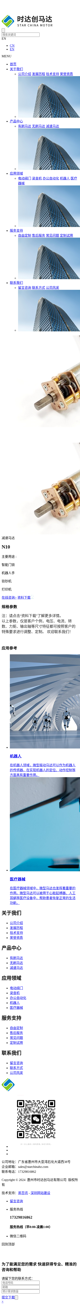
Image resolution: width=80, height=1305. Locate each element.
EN (12, 49)
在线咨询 (9, 597)
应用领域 (16, 173)
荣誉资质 (66, 74)
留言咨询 (24, 287)
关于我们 (16, 69)
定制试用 (66, 235)
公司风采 (52, 287)
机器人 (65, 178)
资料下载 (24, 597)
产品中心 (16, 121)
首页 (13, 64)
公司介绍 (24, 74)
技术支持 (52, 74)
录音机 (37, 178)
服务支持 (16, 230)
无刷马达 (38, 126)
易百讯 (23, 1193)
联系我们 (16, 282)
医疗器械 (16, 1007)
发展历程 (38, 74)
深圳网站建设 (40, 1193)
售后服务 (38, 235)
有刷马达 (24, 126)
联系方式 (38, 287)
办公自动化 (51, 178)
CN (12, 45)
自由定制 (24, 235)
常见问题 (52, 235)
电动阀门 (24, 178)
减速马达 (52, 126)
